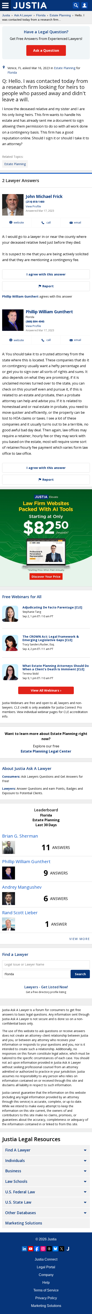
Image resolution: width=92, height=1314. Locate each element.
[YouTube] (30, 1248)
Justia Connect (46, 1259)
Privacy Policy (46, 1298)
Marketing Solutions (23, 1223)
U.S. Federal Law (20, 1191)
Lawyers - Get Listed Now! (46, 987)
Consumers (10, 776)
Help (46, 1282)
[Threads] (49, 1248)
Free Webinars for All (22, 597)
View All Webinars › (46, 690)
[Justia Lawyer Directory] (67, 1248)
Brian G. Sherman (20, 836)
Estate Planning (60, 15)
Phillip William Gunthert (20, 296)
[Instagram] (43, 1248)
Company (46, 1275)
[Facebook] (36, 1248)
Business (13, 1170)
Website (19, 222)
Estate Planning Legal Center (46, 751)
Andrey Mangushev (22, 887)
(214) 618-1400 (35, 202)
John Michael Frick (44, 196)
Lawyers (8, 788)
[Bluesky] (55, 1248)
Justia (6, 15)
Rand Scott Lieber (20, 913)
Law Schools (16, 1181)
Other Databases (20, 1212)
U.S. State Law (18, 1202)
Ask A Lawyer (23, 15)
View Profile (33, 206)
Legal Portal (46, 1267)
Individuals (15, 1160)
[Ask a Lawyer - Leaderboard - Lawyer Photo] (8, 847)
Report (48, 286)
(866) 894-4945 (35, 321)
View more (79, 939)
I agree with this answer (46, 274)
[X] (61, 1248)
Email (77, 222)
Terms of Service (46, 1290)
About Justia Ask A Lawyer (26, 768)
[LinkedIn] (24, 1248)
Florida (41, 15)
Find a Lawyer (15, 954)
